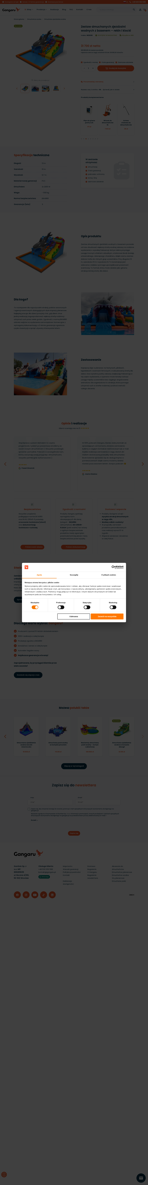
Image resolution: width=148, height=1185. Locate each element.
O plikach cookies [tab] (108, 575)
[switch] (59, 606)
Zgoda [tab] (39, 575)
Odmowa (73, 616)
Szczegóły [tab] (74, 575)
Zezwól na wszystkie (107, 616)
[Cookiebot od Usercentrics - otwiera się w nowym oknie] (113, 567)
